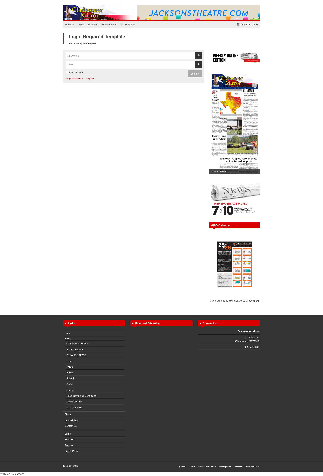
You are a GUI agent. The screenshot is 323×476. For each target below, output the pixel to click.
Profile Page (71, 451)
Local (69, 361)
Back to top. (71, 465)
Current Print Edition (77, 343)
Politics (70, 372)
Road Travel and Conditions (81, 395)
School (70, 378)
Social (69, 384)
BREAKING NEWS (76, 355)
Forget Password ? (74, 78)
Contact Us (71, 426)
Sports (69, 390)
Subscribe (70, 439)
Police (69, 366)
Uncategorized (74, 401)
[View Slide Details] (234, 123)
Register (90, 78)
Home (68, 333)
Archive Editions (74, 349)
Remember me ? (75, 72)
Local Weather (74, 407)
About (68, 414)
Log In (68, 433)
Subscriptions (72, 420)
